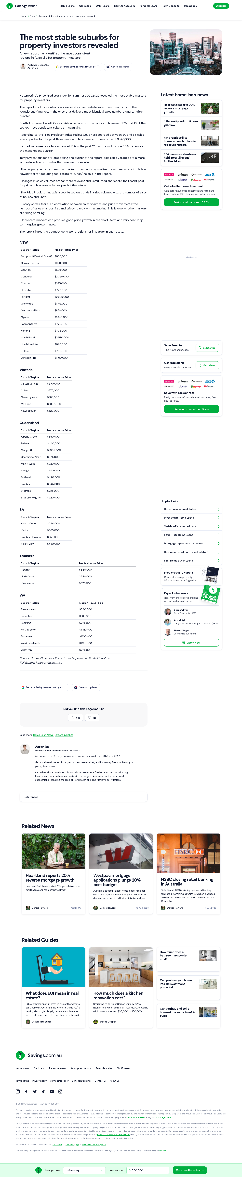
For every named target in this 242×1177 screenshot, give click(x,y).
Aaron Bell (42, 747)
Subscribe (221, 5)
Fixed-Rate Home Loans (178, 535)
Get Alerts (209, 365)
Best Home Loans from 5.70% (192, 202)
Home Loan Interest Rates (180, 509)
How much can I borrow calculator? (186, 552)
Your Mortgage (72, 1144)
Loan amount (116, 1170)
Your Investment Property (94, 1144)
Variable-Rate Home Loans (180, 526)
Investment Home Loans (179, 517)
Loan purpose (53, 1170)
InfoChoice (57, 1144)
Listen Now (193, 642)
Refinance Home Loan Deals (192, 409)
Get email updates (120, 66)
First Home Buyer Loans (178, 560)
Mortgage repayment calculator (183, 543)
